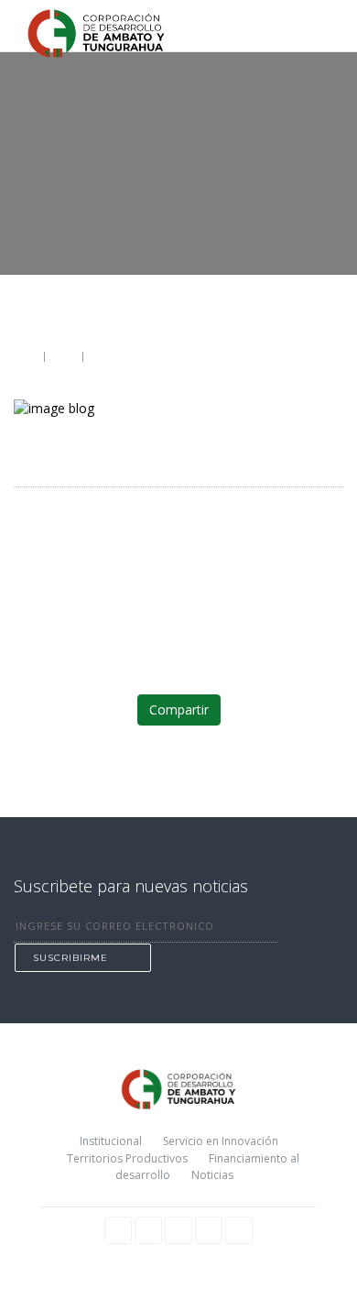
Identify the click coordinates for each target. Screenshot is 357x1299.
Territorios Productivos (127, 1158)
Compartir (179, 709)
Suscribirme (70, 958)
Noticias (212, 1175)
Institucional (111, 1141)
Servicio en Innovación (220, 1141)
